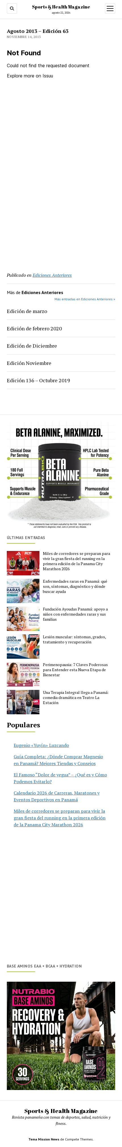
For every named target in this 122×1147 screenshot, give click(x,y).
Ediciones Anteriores (52, 275)
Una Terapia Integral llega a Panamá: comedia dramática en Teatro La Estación (76, 697)
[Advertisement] (61, 198)
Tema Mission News (43, 1139)
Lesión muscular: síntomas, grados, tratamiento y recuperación (74, 639)
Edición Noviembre (29, 363)
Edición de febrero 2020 (34, 328)
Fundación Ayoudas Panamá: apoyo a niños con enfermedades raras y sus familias (75, 614)
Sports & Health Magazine (61, 7)
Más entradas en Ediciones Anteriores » (84, 299)
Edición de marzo (27, 311)
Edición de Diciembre (32, 345)
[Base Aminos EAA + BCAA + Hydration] (61, 1036)
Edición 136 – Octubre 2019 (38, 380)
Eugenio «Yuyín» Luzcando (41, 745)
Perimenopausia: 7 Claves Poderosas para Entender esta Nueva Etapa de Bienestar (75, 669)
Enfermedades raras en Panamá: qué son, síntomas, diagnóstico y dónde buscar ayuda (75, 586)
